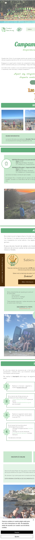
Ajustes (17, 536)
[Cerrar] (32, 521)
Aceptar (17, 532)
